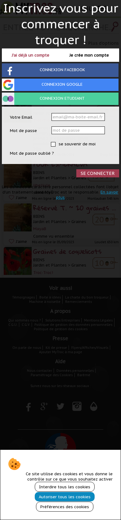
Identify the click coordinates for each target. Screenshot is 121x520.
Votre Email (21, 117)
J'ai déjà (30, 55)
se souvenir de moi (76, 144)
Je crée (89, 55)
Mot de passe (23, 130)
